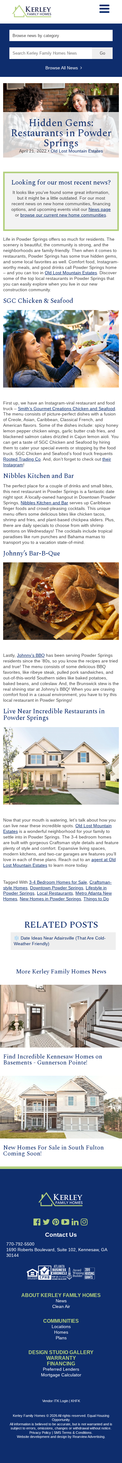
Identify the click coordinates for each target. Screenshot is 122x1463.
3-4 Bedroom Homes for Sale (58, 882)
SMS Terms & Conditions (73, 1432)
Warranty (61, 1358)
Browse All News (62, 67)
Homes (61, 1332)
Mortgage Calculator (61, 1374)
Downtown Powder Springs (56, 887)
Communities (61, 1321)
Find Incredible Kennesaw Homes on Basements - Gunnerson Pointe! (52, 1059)
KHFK (75, 1401)
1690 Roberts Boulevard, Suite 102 (41, 1249)
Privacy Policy (40, 1432)
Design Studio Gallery (61, 1352)
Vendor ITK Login (55, 1401)
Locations (61, 1326)
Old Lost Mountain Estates (77, 150)
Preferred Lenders (61, 1369)
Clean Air (61, 1306)
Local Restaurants (55, 893)
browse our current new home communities (63, 214)
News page (100, 209)
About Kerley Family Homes (61, 1295)
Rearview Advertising (88, 1437)
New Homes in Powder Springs (50, 898)
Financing (61, 1363)
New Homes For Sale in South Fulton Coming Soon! (53, 1150)
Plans (61, 1337)
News (61, 1300)
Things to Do (96, 898)
